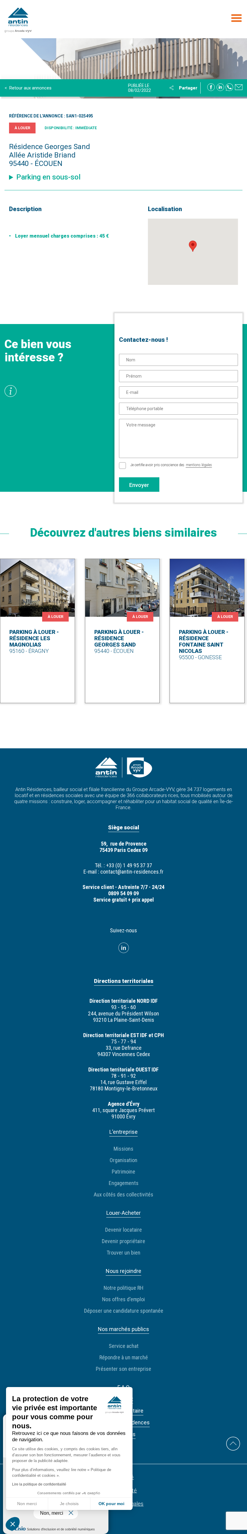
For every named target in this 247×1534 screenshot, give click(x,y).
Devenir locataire (123, 1230)
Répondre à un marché (123, 1357)
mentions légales (199, 465)
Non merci (27, 1503)
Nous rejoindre (123, 1271)
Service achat (124, 1346)
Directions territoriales (123, 981)
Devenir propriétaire (123, 1241)
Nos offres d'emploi (123, 1299)
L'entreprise (123, 1132)
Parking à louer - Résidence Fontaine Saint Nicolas (203, 641)
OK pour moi (111, 1503)
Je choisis (69, 1503)
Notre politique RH (123, 1288)
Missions (123, 1149)
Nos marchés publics (123, 1329)
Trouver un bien (123, 1252)
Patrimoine (123, 1171)
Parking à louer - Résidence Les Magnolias (34, 638)
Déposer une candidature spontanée (123, 1311)
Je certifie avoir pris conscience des (171, 465)
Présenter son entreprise (123, 1369)
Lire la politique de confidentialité (39, 1484)
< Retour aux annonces (28, 88)
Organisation (123, 1160)
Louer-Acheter (123, 1213)
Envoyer (139, 485)
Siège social (123, 827)
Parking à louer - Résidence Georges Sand (119, 638)
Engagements (124, 1183)
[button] (12, 1524)
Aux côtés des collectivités (123, 1194)
